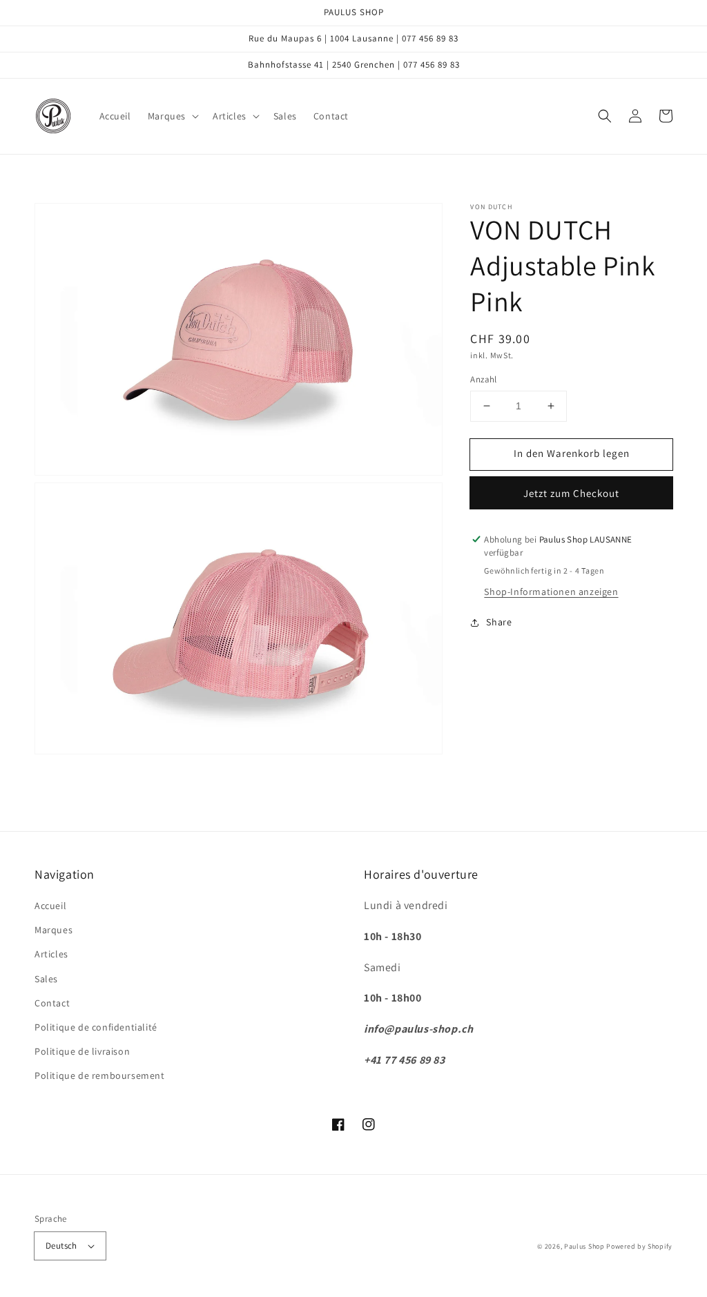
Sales (46, 979)
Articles (51, 954)
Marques (53, 930)
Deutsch (61, 1245)
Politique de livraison (82, 1051)
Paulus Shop (584, 1246)
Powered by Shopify (639, 1246)
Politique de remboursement (100, 1075)
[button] (171, 115)
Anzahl (483, 379)
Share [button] (499, 622)
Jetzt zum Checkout (571, 493)
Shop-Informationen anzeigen (551, 591)
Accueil (50, 905)
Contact (52, 1003)
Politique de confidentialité (96, 1027)
